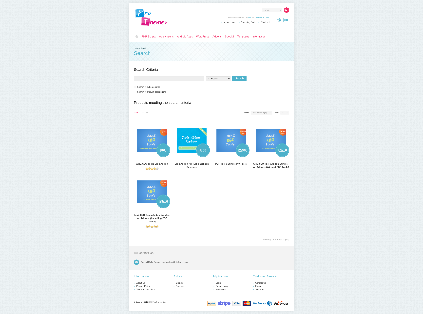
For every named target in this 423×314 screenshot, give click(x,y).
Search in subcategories (148, 87)
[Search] (286, 10)
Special (229, 36)
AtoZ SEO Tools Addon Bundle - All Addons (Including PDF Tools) (152, 218)
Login (218, 283)
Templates (243, 36)
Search (143, 48)
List (146, 112)
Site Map (259, 289)
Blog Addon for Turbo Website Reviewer (192, 165)
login (250, 17)
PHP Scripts (148, 36)
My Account (229, 22)
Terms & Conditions (145, 289)
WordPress (202, 36)
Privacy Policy (143, 286)
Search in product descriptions (151, 92)
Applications (166, 36)
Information (259, 36)
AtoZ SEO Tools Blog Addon (152, 163)
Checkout (265, 22)
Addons (217, 36)
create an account (262, 17)
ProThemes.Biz (159, 302)
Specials (180, 286)
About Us (140, 283)
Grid (138, 112)
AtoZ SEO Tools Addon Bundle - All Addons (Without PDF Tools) (271, 165)
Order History (222, 286)
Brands (179, 283)
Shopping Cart (248, 22)
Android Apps (185, 36)
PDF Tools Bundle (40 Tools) (231, 163)
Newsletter (221, 289)
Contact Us (260, 283)
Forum (258, 286)
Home (137, 36)
